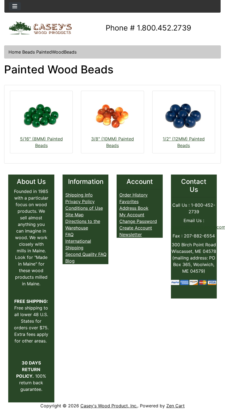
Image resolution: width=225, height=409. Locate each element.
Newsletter (130, 234)
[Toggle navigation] (15, 6)
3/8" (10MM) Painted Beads (112, 142)
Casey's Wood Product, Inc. (108, 405)
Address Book (133, 208)
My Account (131, 214)
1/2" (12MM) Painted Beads (184, 142)
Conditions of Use (84, 208)
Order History (133, 195)
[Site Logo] (40, 28)
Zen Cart (175, 405)
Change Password (138, 221)
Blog (70, 261)
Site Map (74, 214)
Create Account (135, 228)
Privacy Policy (80, 201)
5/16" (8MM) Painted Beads (41, 142)
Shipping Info (79, 195)
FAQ (69, 234)
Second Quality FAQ (85, 254)
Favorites (129, 201)
